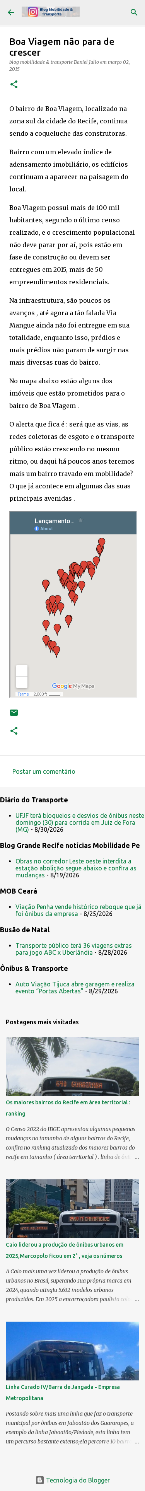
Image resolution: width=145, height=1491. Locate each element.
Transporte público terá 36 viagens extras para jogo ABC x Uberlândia (73, 949)
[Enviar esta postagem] (14, 715)
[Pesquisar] (134, 12)
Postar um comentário (43, 771)
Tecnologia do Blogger (77, 1480)
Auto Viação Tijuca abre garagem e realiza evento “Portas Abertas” (75, 988)
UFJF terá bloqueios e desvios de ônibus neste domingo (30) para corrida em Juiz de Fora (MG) (79, 822)
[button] (14, 85)
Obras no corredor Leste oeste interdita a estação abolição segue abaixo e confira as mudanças (75, 868)
